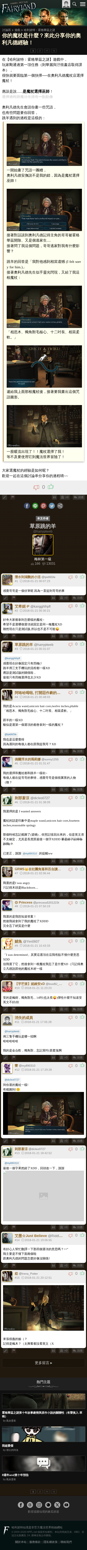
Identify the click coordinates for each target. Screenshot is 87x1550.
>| (54, 51)
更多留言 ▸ (43, 1363)
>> (47, 51)
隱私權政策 (51, 1542)
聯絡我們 (66, 1542)
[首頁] (18, 13)
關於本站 (21, 1542)
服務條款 (35, 1542)
